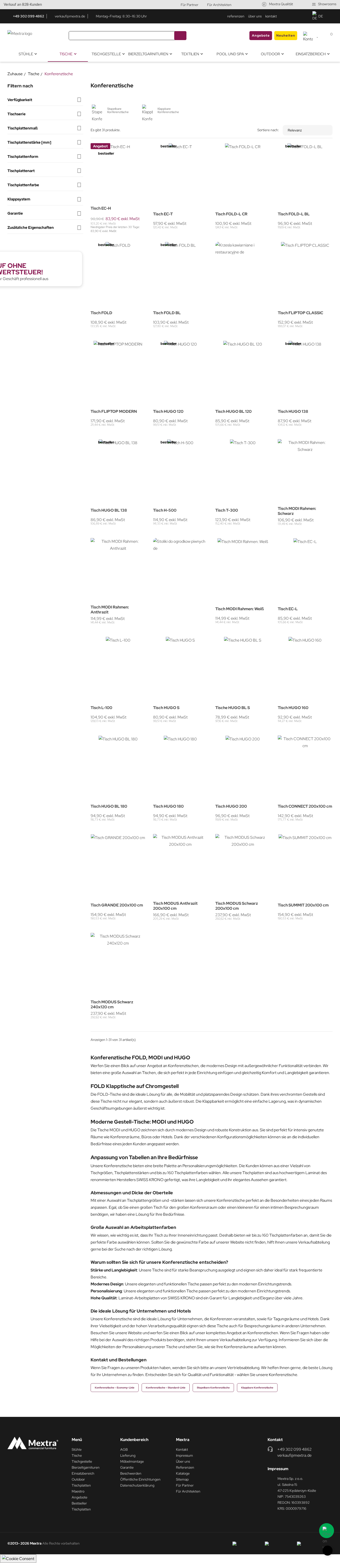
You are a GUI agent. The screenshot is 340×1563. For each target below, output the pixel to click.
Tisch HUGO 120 (168, 411)
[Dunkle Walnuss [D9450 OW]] (131, 147)
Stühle (77, 1449)
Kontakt (182, 1449)
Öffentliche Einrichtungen (140, 1479)
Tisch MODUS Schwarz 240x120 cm (112, 1005)
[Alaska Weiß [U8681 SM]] (106, 147)
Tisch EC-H (101, 208)
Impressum (184, 1455)
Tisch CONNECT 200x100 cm (305, 806)
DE (320, 16)
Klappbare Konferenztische (257, 1387)
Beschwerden (130, 1473)
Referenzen (185, 1467)
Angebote (261, 35)
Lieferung (127, 1455)
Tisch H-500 (164, 510)
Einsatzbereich (83, 1473)
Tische (77, 1455)
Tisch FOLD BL (167, 312)
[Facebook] (296, 16)
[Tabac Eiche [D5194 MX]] (286, 450)
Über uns (183, 1461)
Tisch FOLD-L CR (231, 214)
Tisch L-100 (101, 707)
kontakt (271, 16)
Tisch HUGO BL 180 (109, 806)
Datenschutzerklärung (137, 1485)
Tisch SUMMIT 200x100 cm (303, 905)
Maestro (78, 1491)
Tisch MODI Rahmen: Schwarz (297, 511)
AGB (124, 1449)
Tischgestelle (82, 1461)
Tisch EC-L (288, 608)
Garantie (127, 1467)
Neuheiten (285, 35)
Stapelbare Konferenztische (213, 1387)
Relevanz (295, 130)
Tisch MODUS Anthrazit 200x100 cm (175, 906)
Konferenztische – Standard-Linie (165, 1387)
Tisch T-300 (226, 510)
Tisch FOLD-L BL (294, 214)
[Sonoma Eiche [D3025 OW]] (99, 147)
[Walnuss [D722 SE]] (280, 443)
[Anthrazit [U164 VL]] (112, 147)
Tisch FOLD (101, 312)
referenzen (235, 16)
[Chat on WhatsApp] (326, 1530)
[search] (180, 35)
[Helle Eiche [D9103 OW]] (125, 147)
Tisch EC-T (163, 214)
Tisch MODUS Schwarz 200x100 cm (236, 906)
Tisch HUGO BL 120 (233, 411)
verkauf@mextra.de (70, 16)
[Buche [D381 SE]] (93, 147)
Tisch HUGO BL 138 (109, 510)
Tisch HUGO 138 (293, 411)
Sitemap (182, 1479)
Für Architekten (219, 4)
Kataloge (183, 1473)
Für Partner (189, 4)
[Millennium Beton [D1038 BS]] (299, 450)
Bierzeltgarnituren (86, 1467)
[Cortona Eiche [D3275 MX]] (118, 147)
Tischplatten (81, 1485)
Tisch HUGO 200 (231, 806)
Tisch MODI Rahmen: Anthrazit (110, 610)
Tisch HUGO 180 (168, 806)
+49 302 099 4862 (28, 16)
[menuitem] (27, 54)
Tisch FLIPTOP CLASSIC (300, 312)
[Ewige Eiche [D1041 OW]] (293, 450)
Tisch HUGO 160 (293, 707)
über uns (255, 16)
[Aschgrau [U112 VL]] (312, 443)
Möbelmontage (132, 1461)
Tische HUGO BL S (232, 707)
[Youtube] (305, 16)
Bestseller (79, 1503)
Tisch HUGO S (166, 707)
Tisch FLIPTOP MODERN (114, 411)
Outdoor (78, 1479)
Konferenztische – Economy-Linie (114, 1387)
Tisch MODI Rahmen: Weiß (239, 608)
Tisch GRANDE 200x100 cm (117, 905)
